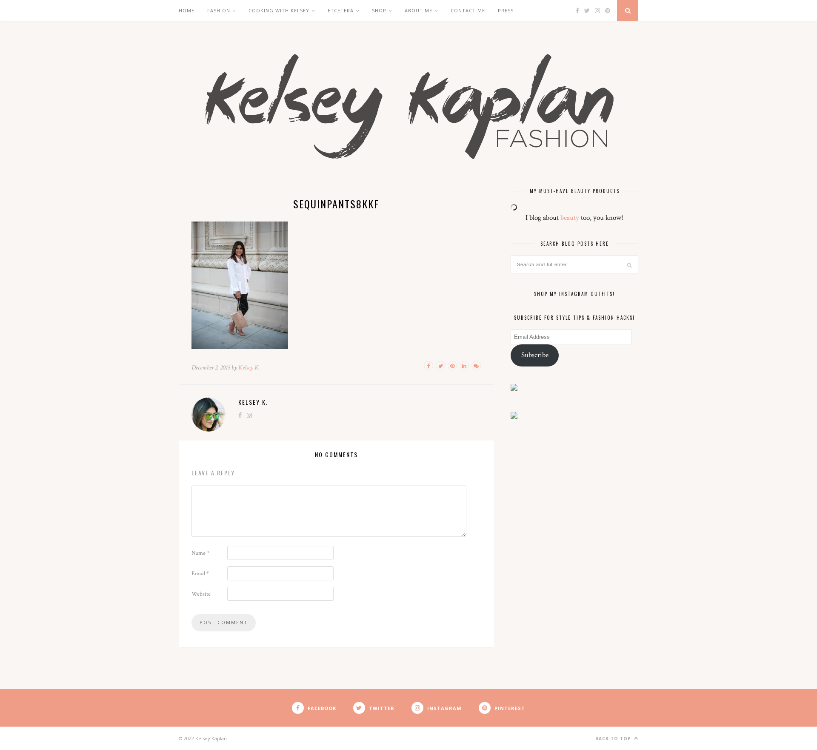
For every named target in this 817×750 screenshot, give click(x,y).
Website (201, 594)
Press (506, 10)
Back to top (614, 738)
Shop (379, 10)
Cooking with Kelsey (279, 10)
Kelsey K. (249, 368)
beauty (569, 217)
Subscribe (534, 355)
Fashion (218, 10)
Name (200, 553)
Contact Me (468, 10)
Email (200, 573)
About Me (418, 10)
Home (186, 10)
